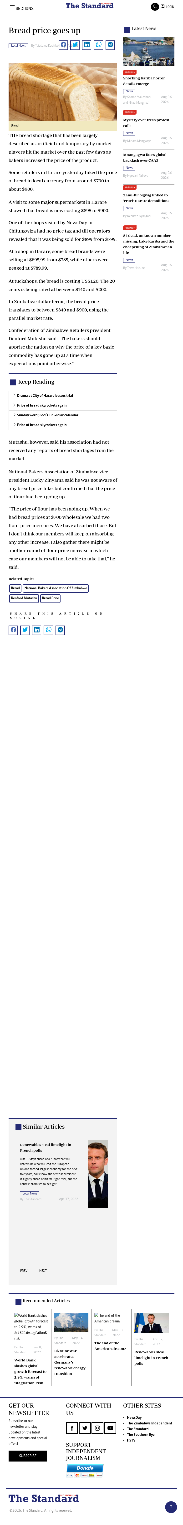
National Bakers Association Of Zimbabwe (56, 588)
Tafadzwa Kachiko (47, 46)
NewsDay (134, 1418)
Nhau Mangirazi (139, 103)
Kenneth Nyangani (139, 216)
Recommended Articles (46, 1300)
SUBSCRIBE (27, 1456)
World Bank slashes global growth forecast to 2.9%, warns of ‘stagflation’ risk (30, 1371)
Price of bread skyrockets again (42, 406)
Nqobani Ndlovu (137, 176)
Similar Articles (44, 1126)
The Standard (138, 1429)
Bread (15, 588)
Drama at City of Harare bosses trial (45, 396)
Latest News (144, 28)
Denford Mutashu (24, 598)
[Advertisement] (63, 884)
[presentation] (24, 1272)
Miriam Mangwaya (139, 141)
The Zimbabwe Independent (149, 1423)
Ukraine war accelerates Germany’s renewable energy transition (70, 1362)
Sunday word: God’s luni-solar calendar (47, 415)
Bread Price (50, 598)
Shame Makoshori (139, 97)
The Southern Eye (141, 1435)
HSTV (131, 1440)
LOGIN (169, 7)
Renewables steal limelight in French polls (151, 1357)
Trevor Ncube (136, 268)
